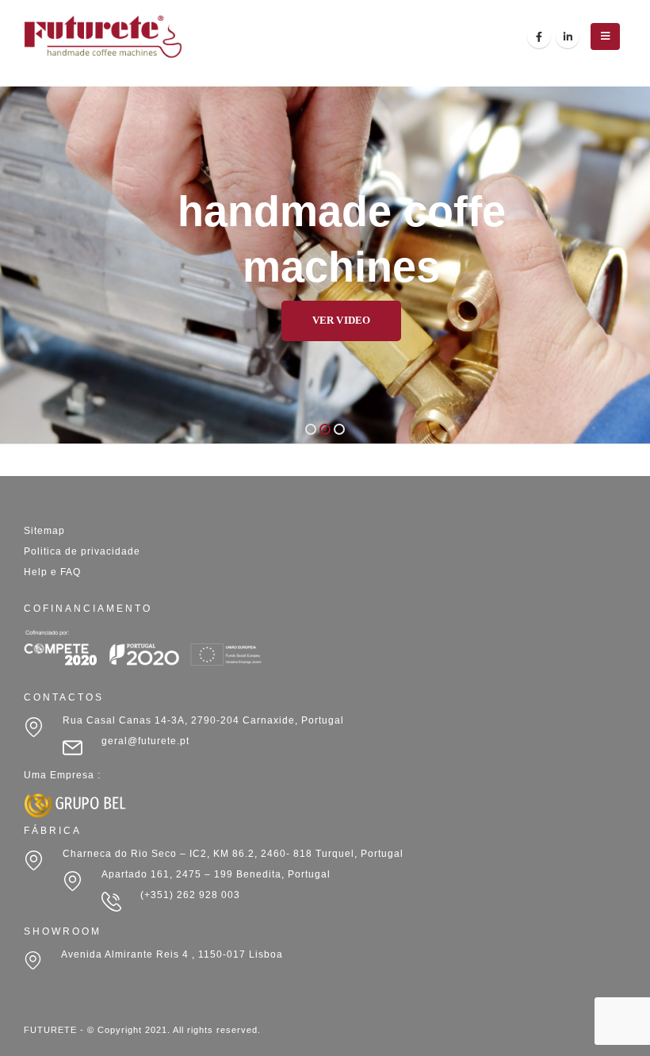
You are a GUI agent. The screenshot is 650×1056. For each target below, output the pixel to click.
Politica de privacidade (82, 551)
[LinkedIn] (567, 36)
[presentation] (32, 265)
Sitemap (44, 530)
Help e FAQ (52, 572)
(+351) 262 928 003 (190, 894)
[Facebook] (539, 36)
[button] (311, 429)
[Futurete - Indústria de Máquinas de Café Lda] (103, 36)
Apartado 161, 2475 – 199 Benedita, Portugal (216, 874)
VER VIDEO (309, 320)
